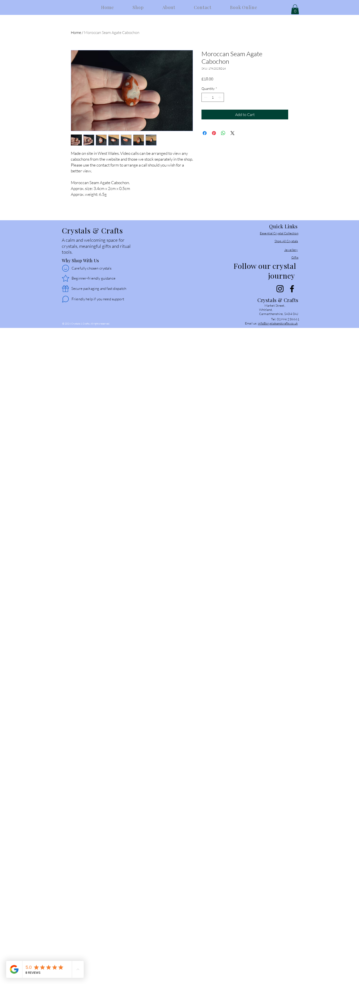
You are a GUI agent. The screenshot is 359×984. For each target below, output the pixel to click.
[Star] (65, 278)
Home (76, 32)
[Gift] (65, 288)
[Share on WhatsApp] (223, 133)
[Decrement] (205, 97)
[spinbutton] (212, 97)
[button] (295, 9)
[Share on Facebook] (205, 133)
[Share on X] (232, 133)
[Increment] (220, 97)
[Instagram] (280, 288)
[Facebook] (292, 288)
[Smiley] (65, 268)
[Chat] (65, 299)
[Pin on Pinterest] (214, 133)
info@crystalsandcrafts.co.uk (278, 323)
